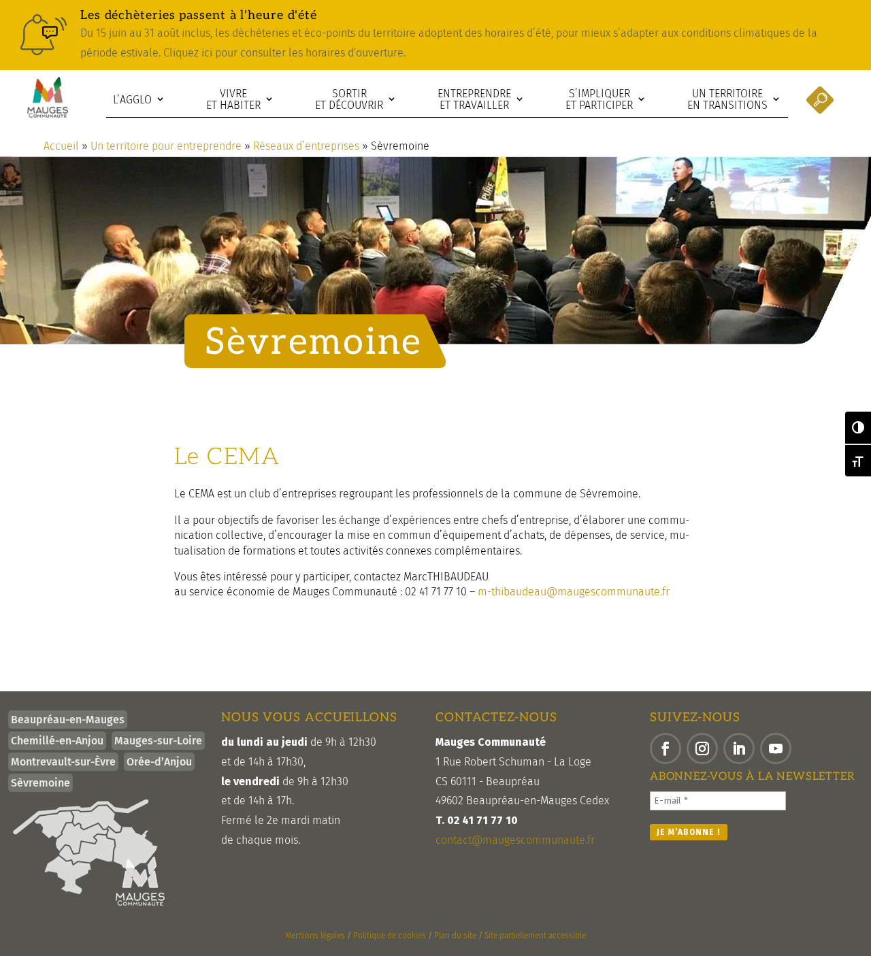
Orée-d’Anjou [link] (159, 761)
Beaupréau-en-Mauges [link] (68, 719)
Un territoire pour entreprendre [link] (166, 145)
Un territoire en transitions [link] (727, 99)
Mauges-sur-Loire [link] (158, 740)
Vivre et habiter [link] (233, 99)
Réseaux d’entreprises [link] (306, 145)
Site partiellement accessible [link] (535, 935)
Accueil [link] (61, 145)
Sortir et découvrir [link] (349, 99)
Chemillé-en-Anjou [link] (57, 740)
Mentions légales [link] (315, 935)
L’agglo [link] (132, 99)
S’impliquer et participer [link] (599, 99)
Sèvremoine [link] (40, 782)
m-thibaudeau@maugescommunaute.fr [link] (574, 591)
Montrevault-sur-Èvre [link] (63, 761)
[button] (665, 748)
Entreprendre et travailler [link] (474, 99)
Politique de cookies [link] (389, 935)
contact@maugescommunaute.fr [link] (515, 840)
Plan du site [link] (455, 935)
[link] (435, 35)
